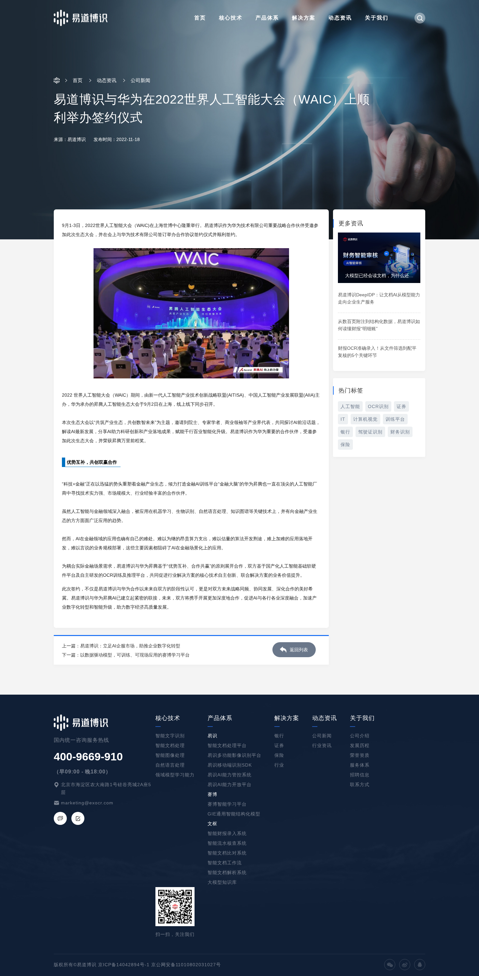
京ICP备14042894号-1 (124, 964)
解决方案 (303, 18)
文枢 (212, 823)
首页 (200, 18)
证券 (401, 406)
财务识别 (400, 431)
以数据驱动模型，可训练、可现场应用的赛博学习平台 (135, 655)
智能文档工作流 (225, 862)
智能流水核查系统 (227, 843)
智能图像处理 (170, 755)
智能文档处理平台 (227, 745)
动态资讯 (340, 18)
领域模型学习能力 (175, 774)
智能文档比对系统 (227, 853)
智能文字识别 (170, 735)
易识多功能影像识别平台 (234, 755)
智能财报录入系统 (227, 833)
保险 (345, 444)
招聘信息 (360, 774)
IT (343, 419)
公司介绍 (360, 735)
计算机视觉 (365, 419)
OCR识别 (378, 406)
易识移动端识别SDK (230, 765)
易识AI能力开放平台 (230, 784)
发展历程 (360, 745)
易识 (212, 735)
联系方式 (360, 784)
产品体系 (267, 18)
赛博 (212, 794)
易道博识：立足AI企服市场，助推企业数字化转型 (130, 645)
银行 (345, 431)
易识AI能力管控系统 (230, 774)
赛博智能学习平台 (227, 804)
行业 (279, 765)
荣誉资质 (360, 755)
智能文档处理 (170, 745)
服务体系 (360, 765)
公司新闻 (322, 735)
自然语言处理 (170, 765)
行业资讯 (322, 745)
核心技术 (230, 18)
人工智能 (350, 406)
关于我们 (376, 18)
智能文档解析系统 (227, 872)
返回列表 (299, 649)
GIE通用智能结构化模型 (234, 813)
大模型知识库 (222, 882)
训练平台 (395, 419)
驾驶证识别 (370, 431)
